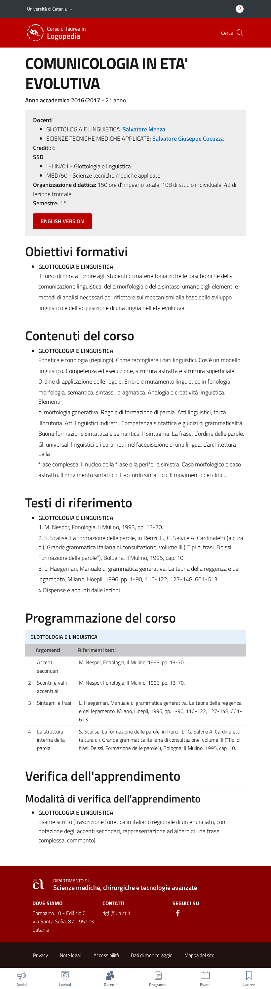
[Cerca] (240, 33)
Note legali (71, 955)
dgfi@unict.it (116, 913)
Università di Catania (47, 8)
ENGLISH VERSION (62, 221)
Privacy (40, 955)
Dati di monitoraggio (152, 955)
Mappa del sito (199, 955)
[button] (71, 9)
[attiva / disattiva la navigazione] (11, 32)
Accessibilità (106, 955)
